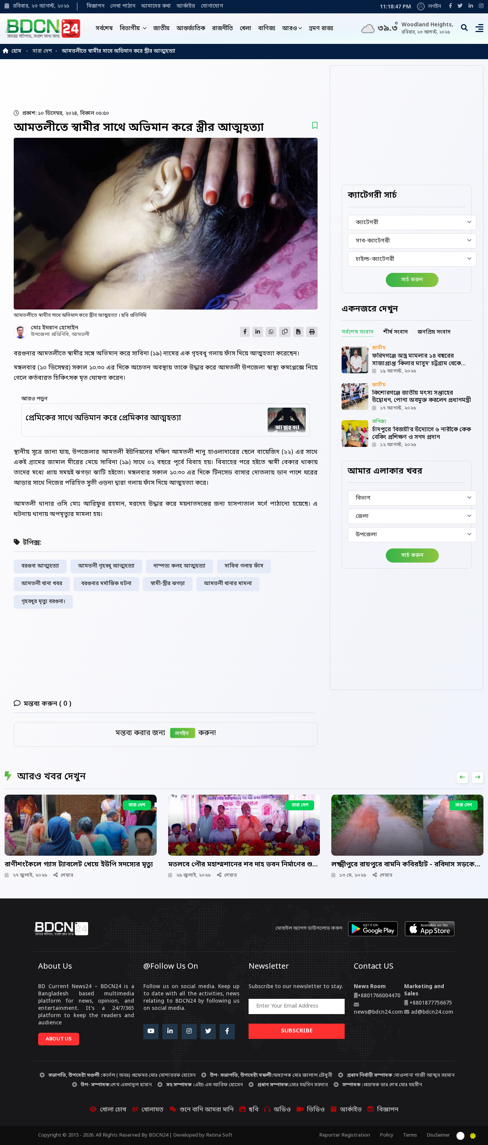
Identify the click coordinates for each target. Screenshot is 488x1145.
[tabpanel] (407, 396)
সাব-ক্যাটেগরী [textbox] (373, 241)
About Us (59, 1039)
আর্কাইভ (186, 6)
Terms (410, 1135)
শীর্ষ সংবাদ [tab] (395, 332)
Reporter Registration (344, 1135)
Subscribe (297, 1031)
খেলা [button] (245, 28)
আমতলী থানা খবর (41, 584)
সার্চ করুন (412, 280)
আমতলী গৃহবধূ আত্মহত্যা (106, 566)
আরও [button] (289, 28)
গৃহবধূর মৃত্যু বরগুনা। (43, 601)
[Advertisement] (189, 84)
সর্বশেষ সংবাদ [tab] (358, 332)
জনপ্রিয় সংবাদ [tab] (434, 332)
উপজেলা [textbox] (366, 535)
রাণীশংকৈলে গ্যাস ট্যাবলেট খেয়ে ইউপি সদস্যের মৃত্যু (79, 864)
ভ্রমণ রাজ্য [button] (321, 28)
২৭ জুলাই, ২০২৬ (30, 875)
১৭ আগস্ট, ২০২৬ (398, 408)
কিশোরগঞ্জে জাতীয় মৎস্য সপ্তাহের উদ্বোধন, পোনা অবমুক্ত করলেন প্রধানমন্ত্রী (421, 397)
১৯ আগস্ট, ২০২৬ (398, 371)
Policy (386, 1135)
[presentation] (462, 777)
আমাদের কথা (156, 6)
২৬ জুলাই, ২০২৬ (193, 875)
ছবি (253, 1110)
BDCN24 (158, 1135)
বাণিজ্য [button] (266, 28)
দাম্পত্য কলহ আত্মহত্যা (179, 566)
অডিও (282, 1110)
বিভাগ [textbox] (363, 498)
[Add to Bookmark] (315, 126)
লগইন (434, 6)
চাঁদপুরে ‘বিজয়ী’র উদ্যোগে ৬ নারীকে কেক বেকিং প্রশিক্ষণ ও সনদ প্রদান (421, 433)
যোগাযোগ (212, 6)
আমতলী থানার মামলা (228, 584)
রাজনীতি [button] (222, 28)
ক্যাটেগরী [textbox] (367, 222)
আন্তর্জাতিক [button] (191, 28)
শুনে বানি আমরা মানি (207, 1110)
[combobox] (412, 222)
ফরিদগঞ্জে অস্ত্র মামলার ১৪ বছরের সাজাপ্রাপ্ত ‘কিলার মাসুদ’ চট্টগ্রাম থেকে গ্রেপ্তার (416, 363)
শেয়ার (67, 875)
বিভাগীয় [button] (130, 28)
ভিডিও (316, 1110)
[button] (479, 30)
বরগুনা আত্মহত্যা (40, 566)
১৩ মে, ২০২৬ (352, 875)
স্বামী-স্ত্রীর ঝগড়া (168, 584)
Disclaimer (438, 1135)
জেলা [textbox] (362, 516)
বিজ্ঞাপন (95, 6)
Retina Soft (219, 1135)
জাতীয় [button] (161, 28)
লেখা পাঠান (122, 6)
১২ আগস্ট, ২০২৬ (398, 445)
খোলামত (152, 1110)
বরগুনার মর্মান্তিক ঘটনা (106, 584)
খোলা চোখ (113, 1110)
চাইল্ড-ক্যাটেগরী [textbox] (375, 259)
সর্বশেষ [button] (104, 28)
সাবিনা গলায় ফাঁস (244, 566)
